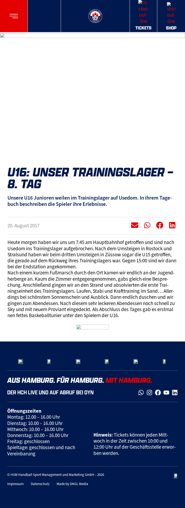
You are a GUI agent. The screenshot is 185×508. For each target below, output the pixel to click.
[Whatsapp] (141, 393)
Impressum (15, 484)
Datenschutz (40, 484)
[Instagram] (149, 393)
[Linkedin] (175, 393)
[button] (14, 16)
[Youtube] (166, 393)
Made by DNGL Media (72, 484)
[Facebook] (158, 393)
